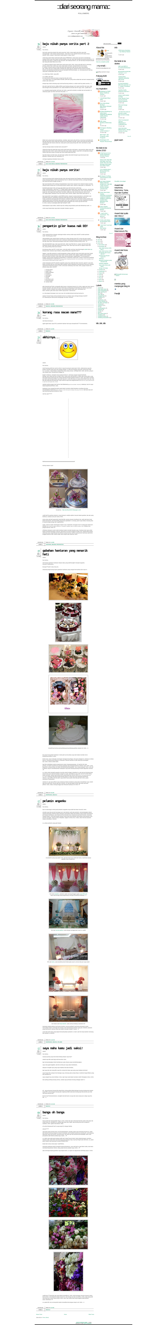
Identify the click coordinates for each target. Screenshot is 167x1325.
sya (91, 249)
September (102, 271)
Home (65, 1314)
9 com (38, 49)
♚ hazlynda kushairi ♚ (124, 71)
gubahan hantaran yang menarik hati (105, 261)
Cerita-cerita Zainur (105, 220)
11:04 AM (52, 161)
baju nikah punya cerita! (61, 170)
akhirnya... (51, 337)
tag (99, 312)
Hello (101, 99)
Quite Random (87, 1323)
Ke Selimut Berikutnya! (124, 67)
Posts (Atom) (46, 1317)
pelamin (60, 1042)
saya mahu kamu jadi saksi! (63, 1048)
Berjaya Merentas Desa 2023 (104, 171)
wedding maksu (102, 316)
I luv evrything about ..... (106, 169)
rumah (99, 311)
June (100, 276)
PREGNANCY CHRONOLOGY (122, 123)
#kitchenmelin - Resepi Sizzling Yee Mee (124, 130)
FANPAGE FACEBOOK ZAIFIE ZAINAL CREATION (106, 116)
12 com (38, 806)
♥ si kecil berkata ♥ (123, 83)
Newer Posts (39, 1314)
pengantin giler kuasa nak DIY (65, 226)
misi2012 (48, 306)
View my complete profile (102, 62)
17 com (38, 318)
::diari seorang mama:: (83, 6)
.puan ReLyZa (83, 894)
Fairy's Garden (104, 206)
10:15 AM (52, 1104)
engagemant (101, 296)
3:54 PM (52, 304)
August (101, 273)
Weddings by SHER (105, 91)
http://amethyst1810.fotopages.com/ (71, 510)
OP (99, 306)
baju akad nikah (50, 163)
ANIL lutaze (103, 121)
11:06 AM (52, 1039)
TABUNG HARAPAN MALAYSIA (123, 79)
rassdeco (56, 894)
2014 (99, 239)
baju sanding (101, 292)
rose (108, 50)
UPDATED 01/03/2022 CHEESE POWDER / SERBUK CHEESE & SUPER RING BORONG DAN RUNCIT (106, 199)
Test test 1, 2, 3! (122, 73)
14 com (38, 556)
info (99, 298)
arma (53, 962)
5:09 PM (52, 1307)
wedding (100, 315)
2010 (99, 243)
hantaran (48, 544)
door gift (100, 294)
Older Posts (91, 1314)
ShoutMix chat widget (120, 181)
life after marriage (102, 302)
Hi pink (120, 108)
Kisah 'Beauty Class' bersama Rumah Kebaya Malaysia (123, 100)
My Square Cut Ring (105, 176)
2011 (99, 241)
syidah (86, 249)
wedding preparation (61, 163)
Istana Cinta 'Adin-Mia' (106, 159)
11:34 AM (52, 217)
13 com (38, 175)
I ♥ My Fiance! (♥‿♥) (105, 153)
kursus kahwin (102, 301)
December (101, 244)
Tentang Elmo (122, 76)
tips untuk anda (102, 313)
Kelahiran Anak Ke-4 (123, 91)
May (100, 278)
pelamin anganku (54, 801)
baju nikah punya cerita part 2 (66, 44)
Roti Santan (103, 228)
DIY (99, 293)
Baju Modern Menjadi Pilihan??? (105, 107)
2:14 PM (52, 542)
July (100, 274)
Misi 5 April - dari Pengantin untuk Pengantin (104, 136)
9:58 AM (52, 792)
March (100, 281)
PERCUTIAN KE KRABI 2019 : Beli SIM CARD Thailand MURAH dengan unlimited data (106, 185)
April (100, 279)
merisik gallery (59, 930)
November (101, 246)
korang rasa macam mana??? (62, 312)
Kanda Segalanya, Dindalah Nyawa (105, 155)
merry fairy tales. (122, 128)
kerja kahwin (63, 1023)
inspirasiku (49, 794)
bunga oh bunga (53, 1112)
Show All (110, 233)
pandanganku (101, 308)
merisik (100, 304)
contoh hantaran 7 (105, 131)
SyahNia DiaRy (122, 90)
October (101, 269)
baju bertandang (102, 290)
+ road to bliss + (104, 213)
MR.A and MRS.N (123, 66)
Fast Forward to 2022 (105, 177)
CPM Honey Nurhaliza (124, 50)
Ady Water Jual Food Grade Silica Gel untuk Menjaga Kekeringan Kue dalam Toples (106, 163)
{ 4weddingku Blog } (105, 98)
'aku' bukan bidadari (105, 181)
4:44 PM (52, 328)
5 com (38, 1054)
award (99, 288)
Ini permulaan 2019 (105, 221)
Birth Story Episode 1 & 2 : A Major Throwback (124, 85)
